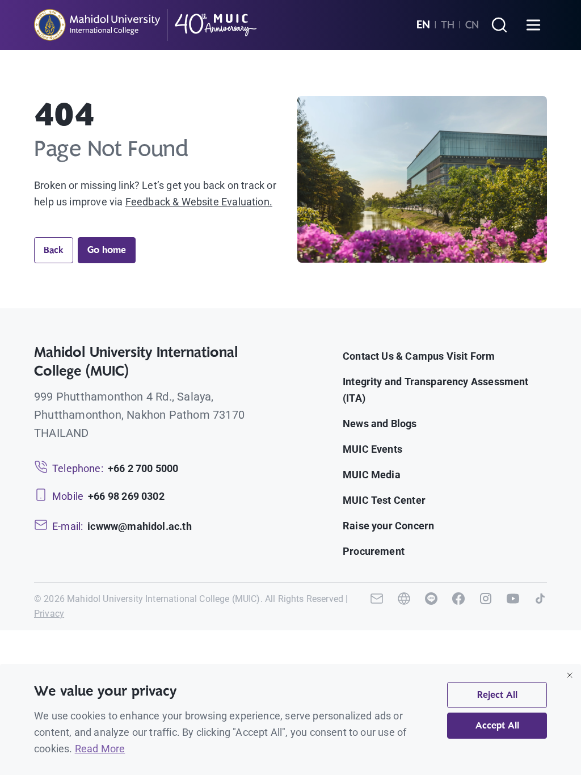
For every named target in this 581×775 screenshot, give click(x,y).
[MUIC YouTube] (513, 606)
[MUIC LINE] (431, 606)
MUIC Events (372, 449)
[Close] (570, 675)
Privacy (49, 613)
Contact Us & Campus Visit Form (419, 356)
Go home (106, 250)
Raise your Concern (388, 526)
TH (447, 25)
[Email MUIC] (377, 606)
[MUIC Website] (404, 606)
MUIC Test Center (384, 500)
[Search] (499, 25)
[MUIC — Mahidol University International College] (145, 25)
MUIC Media (372, 475)
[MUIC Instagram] (485, 606)
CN (472, 25)
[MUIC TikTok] (540, 606)
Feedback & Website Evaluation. (198, 202)
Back (54, 250)
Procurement (374, 551)
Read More (100, 749)
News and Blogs (380, 423)
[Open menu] (533, 25)
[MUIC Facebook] (458, 606)
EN (423, 25)
